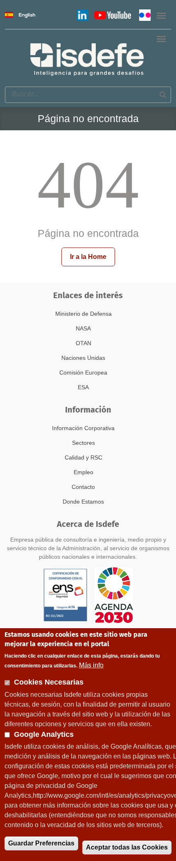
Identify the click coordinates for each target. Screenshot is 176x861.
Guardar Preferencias (41, 843)
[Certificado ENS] (65, 594)
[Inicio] (88, 58)
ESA (83, 387)
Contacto (83, 487)
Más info (91, 665)
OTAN (83, 343)
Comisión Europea (83, 372)
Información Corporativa (83, 428)
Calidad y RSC (83, 457)
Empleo (83, 472)
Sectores (83, 442)
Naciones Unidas (83, 358)
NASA (83, 328)
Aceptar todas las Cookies (127, 847)
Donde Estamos (83, 501)
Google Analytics (44, 734)
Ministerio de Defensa (83, 313)
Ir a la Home (88, 256)
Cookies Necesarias (48, 682)
